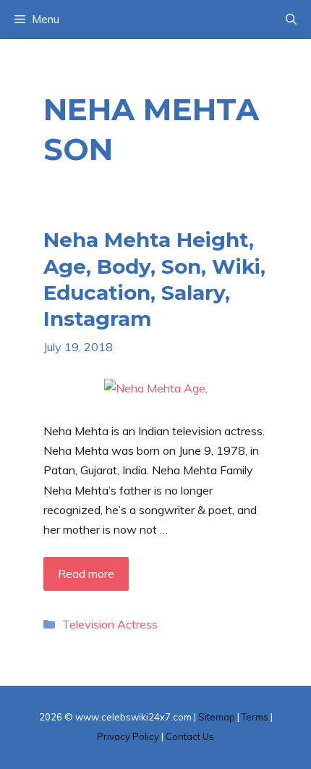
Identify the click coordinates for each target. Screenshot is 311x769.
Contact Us (190, 736)
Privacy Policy (128, 736)
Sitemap (216, 717)
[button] (291, 19)
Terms (255, 717)
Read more (86, 573)
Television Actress (110, 624)
